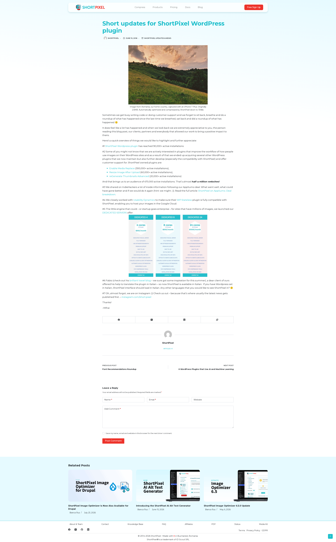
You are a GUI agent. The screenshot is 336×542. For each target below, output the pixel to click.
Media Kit (263, 524)
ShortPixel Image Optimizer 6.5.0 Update (227, 506)
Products (157, 7)
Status (237, 524)
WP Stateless (184, 200)
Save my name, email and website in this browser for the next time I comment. (139, 433)
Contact (105, 524)
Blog (200, 7)
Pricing (173, 7)
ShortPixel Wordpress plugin (121, 146)
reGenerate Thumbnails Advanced (129, 176)
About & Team (76, 524)
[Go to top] (330, 536)
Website (198, 399)
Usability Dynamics (144, 200)
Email (152, 399)
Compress (140, 7)
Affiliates (189, 524)
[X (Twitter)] (151, 319)
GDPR (265, 530)
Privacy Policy (253, 530)
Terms (242, 530)
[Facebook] (119, 319)
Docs (187, 7)
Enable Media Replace (122, 168)
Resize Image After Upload (124, 172)
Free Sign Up (254, 7)
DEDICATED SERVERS (114, 212)
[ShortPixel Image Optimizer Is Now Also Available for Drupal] (100, 486)
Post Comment (113, 441)
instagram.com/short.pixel (136, 297)
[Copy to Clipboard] (217, 319)
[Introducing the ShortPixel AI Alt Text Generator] (168, 486)
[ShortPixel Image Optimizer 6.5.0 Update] (236, 486)
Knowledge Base (135, 524)
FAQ (164, 524)
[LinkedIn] (184, 319)
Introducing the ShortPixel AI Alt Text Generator (163, 506)
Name (108, 399)
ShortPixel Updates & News (157, 38)
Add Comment (112, 409)
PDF (213, 524)
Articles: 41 (168, 349)
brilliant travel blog (140, 280)
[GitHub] (82, 530)
